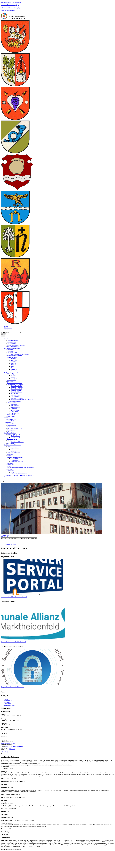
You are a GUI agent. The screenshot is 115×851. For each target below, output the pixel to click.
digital (12, 749)
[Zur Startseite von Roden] (15, 257)
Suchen (3, 332)
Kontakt (6, 699)
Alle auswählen (16, 849)
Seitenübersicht (8, 700)
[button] (6, 339)
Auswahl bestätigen (6, 849)
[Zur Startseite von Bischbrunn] (15, 86)
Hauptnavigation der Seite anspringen (11, 2)
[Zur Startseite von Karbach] (15, 224)
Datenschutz (7, 703)
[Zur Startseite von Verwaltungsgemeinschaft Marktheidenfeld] (13, 19)
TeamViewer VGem (9, 705)
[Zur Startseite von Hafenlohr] (17, 190)
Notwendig (6, 766)
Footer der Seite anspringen (8, 10)
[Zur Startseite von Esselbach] (15, 153)
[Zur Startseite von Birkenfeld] (15, 52)
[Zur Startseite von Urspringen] (15, 323)
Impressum (7, 702)
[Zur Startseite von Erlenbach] (15, 119)
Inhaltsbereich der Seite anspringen (10, 5)
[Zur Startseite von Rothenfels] (15, 290)
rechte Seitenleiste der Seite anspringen (11, 7)
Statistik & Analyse (8, 768)
